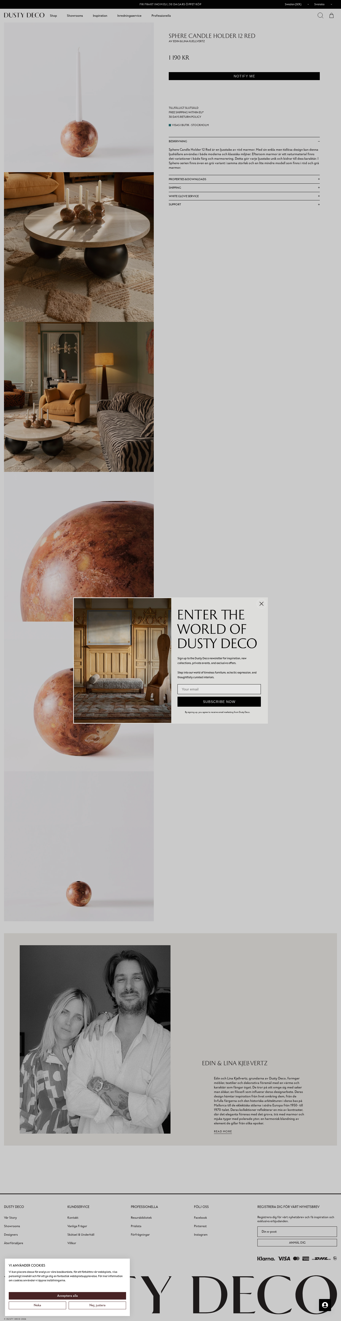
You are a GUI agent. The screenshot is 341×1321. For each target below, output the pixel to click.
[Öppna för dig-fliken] (325, 1305)
